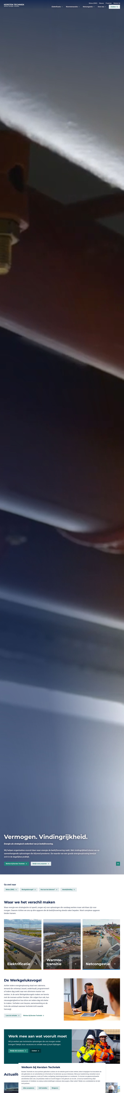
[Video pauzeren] (118, 864)
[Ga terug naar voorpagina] (14, 5)
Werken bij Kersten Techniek (15, 864)
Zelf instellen (43, 1088)
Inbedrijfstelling (67, 889)
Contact (34, 1051)
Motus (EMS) (10, 889)
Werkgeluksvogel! (27, 889)
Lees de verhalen (11, 1015)
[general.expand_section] (62, 7)
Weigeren (55, 1088)
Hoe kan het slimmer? (48, 889)
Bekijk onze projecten (40, 864)
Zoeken (113, 7)
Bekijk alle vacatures (17, 1051)
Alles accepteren (28, 1088)
